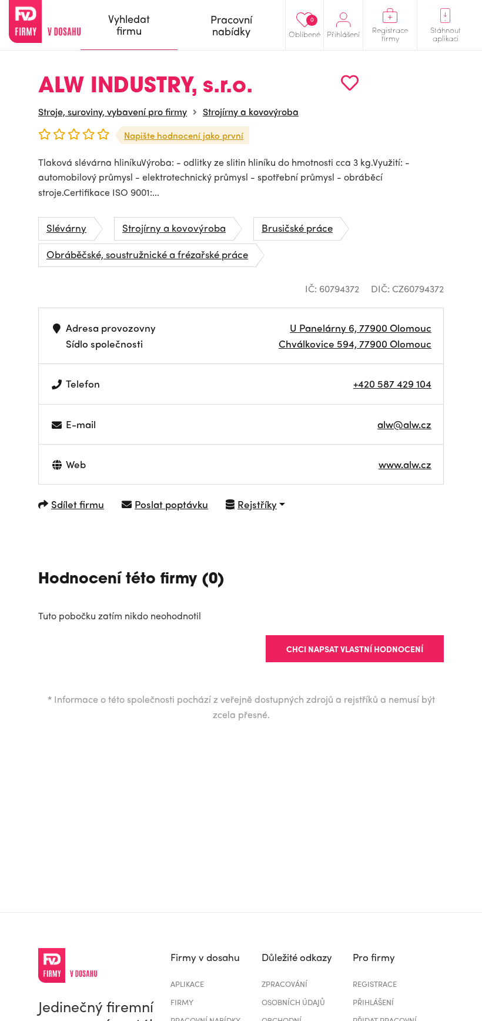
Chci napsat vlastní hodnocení (354, 649)
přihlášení (373, 1001)
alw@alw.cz (404, 424)
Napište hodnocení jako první (183, 135)
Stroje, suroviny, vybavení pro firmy (112, 111)
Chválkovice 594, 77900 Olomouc (355, 343)
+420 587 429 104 (392, 383)
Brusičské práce (297, 228)
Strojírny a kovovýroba (251, 111)
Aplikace (187, 983)
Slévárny (66, 228)
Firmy (181, 1001)
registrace (375, 983)
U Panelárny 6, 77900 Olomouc (360, 328)
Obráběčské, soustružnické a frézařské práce (147, 254)
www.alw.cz (405, 464)
